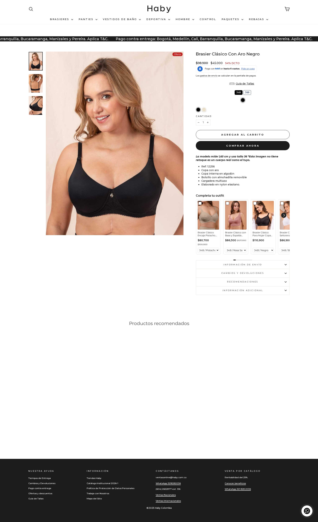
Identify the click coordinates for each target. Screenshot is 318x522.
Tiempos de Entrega (39, 478)
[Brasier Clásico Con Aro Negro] (198, 109)
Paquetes (231, 19)
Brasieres (60, 19)
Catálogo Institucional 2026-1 (102, 483)
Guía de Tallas (35, 498)
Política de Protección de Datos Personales (110, 488)
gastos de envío (208, 75)
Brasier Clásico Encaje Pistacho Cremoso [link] (206, 234)
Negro (242, 100)
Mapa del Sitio (94, 498)
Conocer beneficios (235, 483)
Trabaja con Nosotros (98, 493)
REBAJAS (257, 19)
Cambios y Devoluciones (41, 483)
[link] (208, 215)
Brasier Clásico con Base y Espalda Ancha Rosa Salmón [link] (235, 234)
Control (208, 19)
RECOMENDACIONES (242, 281)
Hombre (183, 19)
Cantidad (204, 116)
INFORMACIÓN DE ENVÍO (242, 264)
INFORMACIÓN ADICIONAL (242, 290)
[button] (242, 84)
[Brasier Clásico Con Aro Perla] (204, 109)
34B (238, 92)
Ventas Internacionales (168, 500)
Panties (87, 19)
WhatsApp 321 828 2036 (238, 489)
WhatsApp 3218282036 (168, 483)
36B (247, 92)
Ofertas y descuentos (40, 493)
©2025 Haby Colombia (159, 508)
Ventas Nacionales (166, 494)
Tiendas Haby (94, 478)
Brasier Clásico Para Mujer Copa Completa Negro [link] (261, 234)
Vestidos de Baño (120, 19)
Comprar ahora (242, 145)
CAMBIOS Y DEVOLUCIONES (242, 273)
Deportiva (156, 19)
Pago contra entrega (39, 488)
